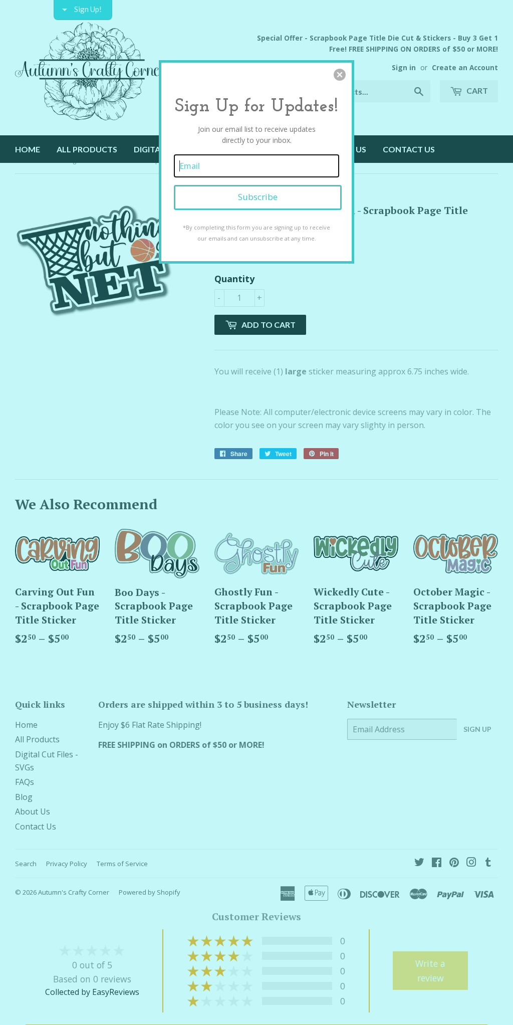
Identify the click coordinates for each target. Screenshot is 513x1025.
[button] (340, 75)
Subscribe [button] (258, 196)
